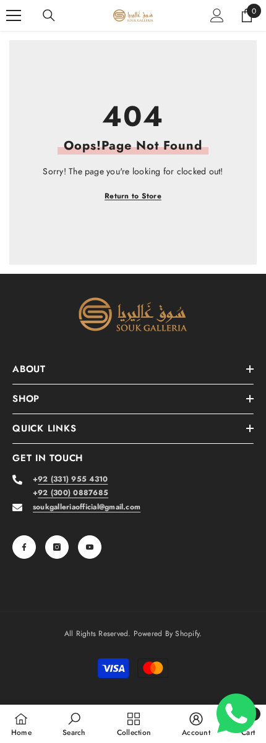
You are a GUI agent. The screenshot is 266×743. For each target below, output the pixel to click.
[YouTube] (89, 547)
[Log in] (217, 15)
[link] (74, 724)
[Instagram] (57, 547)
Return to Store (133, 196)
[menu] (13, 15)
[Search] (48, 15)
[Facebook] (24, 547)
